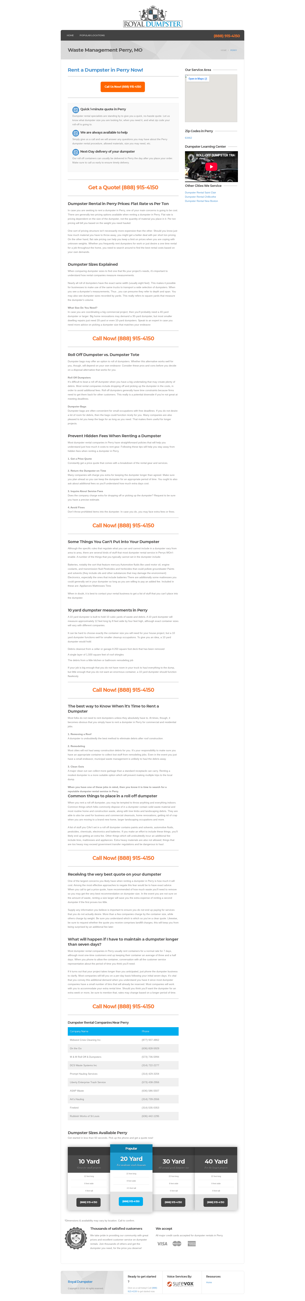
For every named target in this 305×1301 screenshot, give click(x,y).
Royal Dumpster (80, 1282)
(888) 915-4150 (227, 36)
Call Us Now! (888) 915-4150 (122, 86)
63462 (188, 137)
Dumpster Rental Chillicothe (200, 196)
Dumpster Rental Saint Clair (200, 192)
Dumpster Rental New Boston (201, 201)
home (224, 50)
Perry (233, 50)
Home (70, 35)
